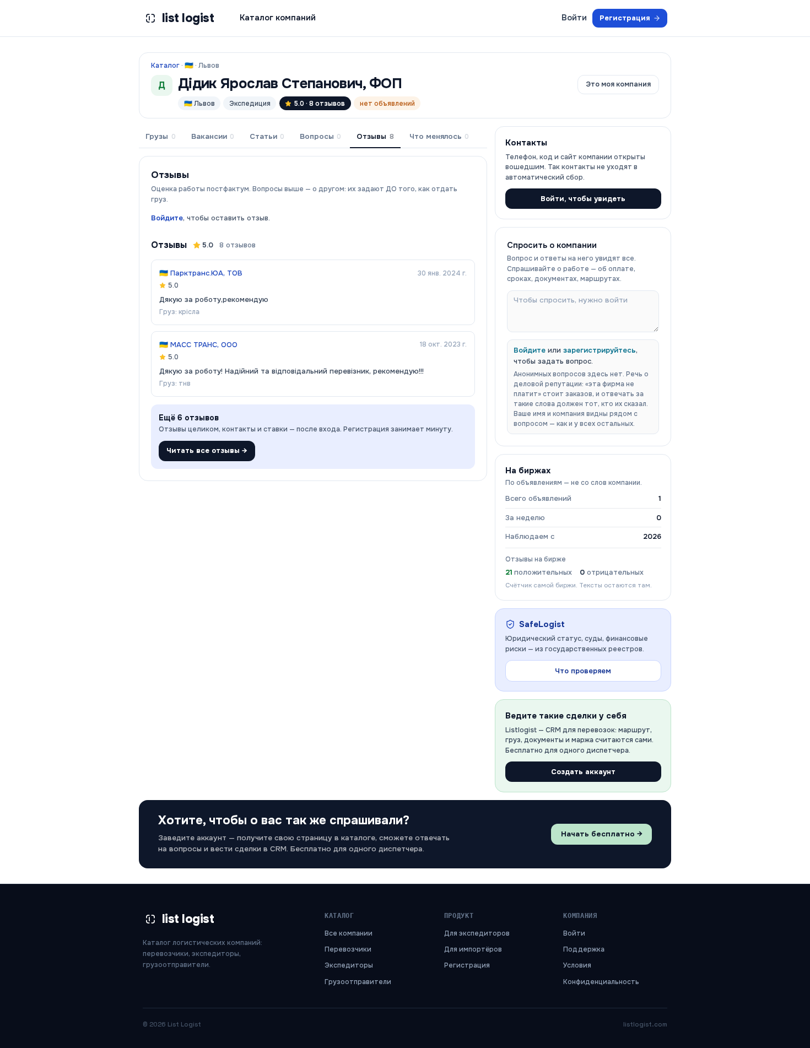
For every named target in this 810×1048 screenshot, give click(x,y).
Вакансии (212, 136)
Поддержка (583, 949)
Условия (577, 965)
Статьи (267, 136)
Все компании (348, 933)
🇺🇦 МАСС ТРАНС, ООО (198, 344)
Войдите (167, 218)
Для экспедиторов (477, 933)
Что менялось (439, 136)
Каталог (165, 65)
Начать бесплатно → (601, 834)
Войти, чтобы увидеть (583, 198)
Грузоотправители (358, 981)
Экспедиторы (349, 965)
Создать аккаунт (583, 771)
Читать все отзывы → (206, 450)
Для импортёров (473, 949)
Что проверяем (583, 671)
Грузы (160, 136)
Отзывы (375, 136)
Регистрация (625, 18)
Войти (574, 18)
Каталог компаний (278, 18)
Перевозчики (348, 949)
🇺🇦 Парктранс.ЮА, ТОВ (200, 273)
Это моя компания (618, 84)
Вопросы (320, 136)
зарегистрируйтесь (599, 350)
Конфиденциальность (601, 981)
